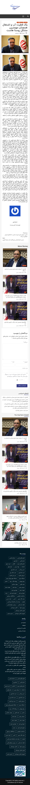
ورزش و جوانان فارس (11, 605)
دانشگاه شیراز (22, 578)
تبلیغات (24, 625)
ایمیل (25, 362)
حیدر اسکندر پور (13, 573)
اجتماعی (25, 22)
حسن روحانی (22, 570)
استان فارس (22, 561)
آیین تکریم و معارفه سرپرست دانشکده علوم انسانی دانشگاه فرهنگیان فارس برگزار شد (16, 407)
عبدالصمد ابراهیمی (21, 596)
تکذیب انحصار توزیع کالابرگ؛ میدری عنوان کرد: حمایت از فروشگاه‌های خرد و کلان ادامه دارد (15, 296)
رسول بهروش (22, 581)
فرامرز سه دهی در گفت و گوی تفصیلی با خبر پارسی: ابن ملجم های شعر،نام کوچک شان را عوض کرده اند (15, 671)
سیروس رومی (22, 587)
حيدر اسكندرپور (14, 570)
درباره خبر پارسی (22, 631)
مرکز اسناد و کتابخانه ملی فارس (13, 602)
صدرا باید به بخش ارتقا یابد (21, 410)
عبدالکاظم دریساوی (11, 596)
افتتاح (14, 564)
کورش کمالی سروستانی (20, 611)
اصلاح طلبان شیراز (21, 564)
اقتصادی (25, 539)
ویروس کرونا (22, 608)
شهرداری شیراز (22, 593)
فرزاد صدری (8, 599)
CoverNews (11, 783)
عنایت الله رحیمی (21, 599)
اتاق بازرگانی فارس (21, 558)
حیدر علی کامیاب (12, 575)
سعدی (6, 581)
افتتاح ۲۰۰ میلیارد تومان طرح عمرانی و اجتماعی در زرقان (15, 270)
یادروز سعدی (10, 613)
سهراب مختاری (15, 584)
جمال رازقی (10, 567)
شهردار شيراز (7, 587)
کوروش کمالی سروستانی (20, 613)
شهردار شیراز (22, 590)
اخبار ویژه (21, 22)
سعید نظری (22, 584)
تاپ (17, 22)
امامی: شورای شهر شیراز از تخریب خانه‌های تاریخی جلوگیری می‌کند (16, 234)
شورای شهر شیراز (13, 593)
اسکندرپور (16, 561)
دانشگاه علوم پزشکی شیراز (11, 578)
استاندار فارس (12, 558)
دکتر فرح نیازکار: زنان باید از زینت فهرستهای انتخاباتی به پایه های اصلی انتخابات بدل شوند (15, 653)
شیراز (6, 593)
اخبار (26, 512)
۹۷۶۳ (24, 657)
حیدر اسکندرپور (21, 573)
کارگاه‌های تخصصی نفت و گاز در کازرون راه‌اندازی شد (15, 323)
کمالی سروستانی (14, 608)
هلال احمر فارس (21, 605)
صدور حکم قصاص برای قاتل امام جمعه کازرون (13, 239)
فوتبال (23, 602)
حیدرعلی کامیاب (21, 575)
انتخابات (23, 567)
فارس (14, 599)
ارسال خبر (23, 623)
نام (13, 362)
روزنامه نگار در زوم (13, 581)
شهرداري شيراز (14, 590)
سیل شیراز (15, 587)
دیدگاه (25, 342)
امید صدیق (8, 564)
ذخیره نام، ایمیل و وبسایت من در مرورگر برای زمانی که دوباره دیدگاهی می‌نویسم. (16, 375)
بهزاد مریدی (17, 567)
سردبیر (17, 33)
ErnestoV (23, 651)
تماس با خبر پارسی (21, 628)
